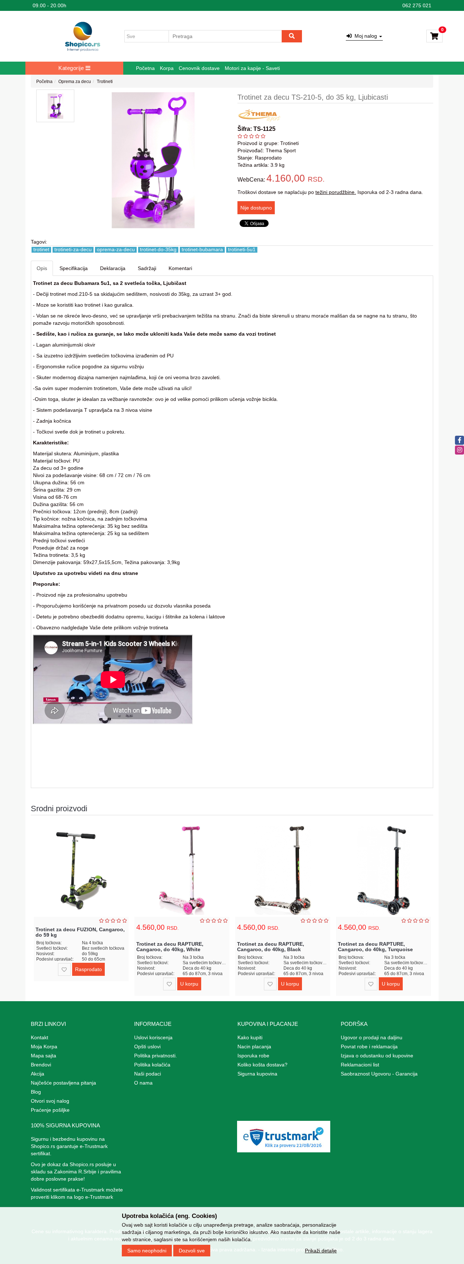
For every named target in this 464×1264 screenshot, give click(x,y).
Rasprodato (88, 969)
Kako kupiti (249, 1037)
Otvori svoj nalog (50, 1101)
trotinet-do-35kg (158, 249)
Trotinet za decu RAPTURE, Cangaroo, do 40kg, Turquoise (375, 946)
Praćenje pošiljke (50, 1110)
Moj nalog (365, 36)
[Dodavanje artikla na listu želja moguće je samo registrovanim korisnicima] (64, 969)
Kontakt (39, 1037)
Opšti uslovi (147, 1046)
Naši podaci (147, 1074)
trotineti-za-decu (73, 249)
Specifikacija (73, 268)
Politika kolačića (152, 1065)
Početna (145, 68)
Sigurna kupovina (257, 1074)
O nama (143, 1083)
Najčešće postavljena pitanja (63, 1083)
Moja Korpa (44, 1046)
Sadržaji (147, 268)
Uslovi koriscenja (153, 1037)
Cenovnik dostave (199, 68)
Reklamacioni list (360, 1065)
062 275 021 (416, 5)
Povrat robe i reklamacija (369, 1046)
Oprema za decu (74, 81)
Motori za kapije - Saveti (252, 68)
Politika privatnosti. (155, 1055)
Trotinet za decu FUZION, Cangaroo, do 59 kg (80, 932)
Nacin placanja (254, 1046)
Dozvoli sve (192, 1250)
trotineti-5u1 (242, 249)
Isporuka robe (253, 1055)
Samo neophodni (146, 1250)
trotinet (41, 249)
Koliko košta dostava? (262, 1065)
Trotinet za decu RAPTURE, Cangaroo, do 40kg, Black (270, 946)
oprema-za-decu (116, 249)
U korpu (189, 984)
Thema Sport (281, 150)
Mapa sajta (43, 1055)
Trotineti (105, 81)
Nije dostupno (256, 208)
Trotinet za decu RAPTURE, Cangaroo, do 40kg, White (169, 946)
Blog (36, 1092)
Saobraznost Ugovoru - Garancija (379, 1074)
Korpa (167, 68)
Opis (42, 268)
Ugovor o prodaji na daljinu (371, 1037)
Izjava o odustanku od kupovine (377, 1055)
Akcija (37, 1074)
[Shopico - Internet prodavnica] (82, 36)
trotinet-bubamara (202, 249)
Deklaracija (112, 268)
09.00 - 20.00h (49, 5)
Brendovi (41, 1065)
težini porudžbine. (335, 192)
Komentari (180, 268)
